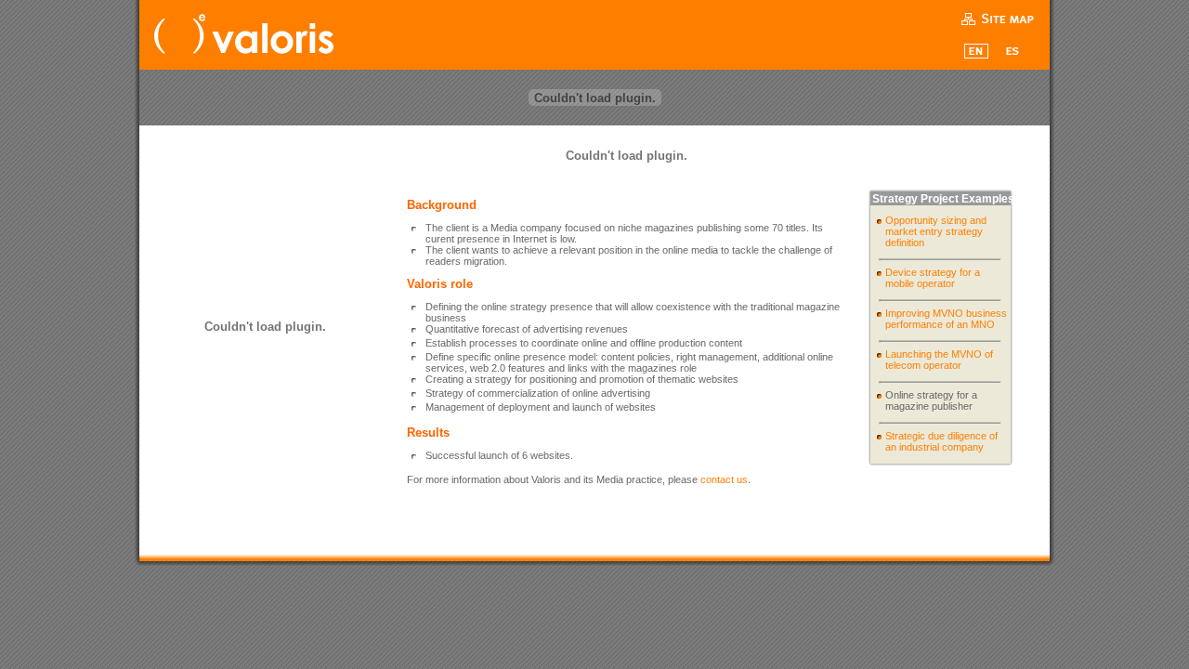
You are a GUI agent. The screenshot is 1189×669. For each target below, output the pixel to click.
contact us (724, 479)
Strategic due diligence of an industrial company (941, 441)
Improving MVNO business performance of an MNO (946, 319)
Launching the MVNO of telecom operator (939, 359)
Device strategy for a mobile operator (932, 278)
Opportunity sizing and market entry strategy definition (935, 231)
